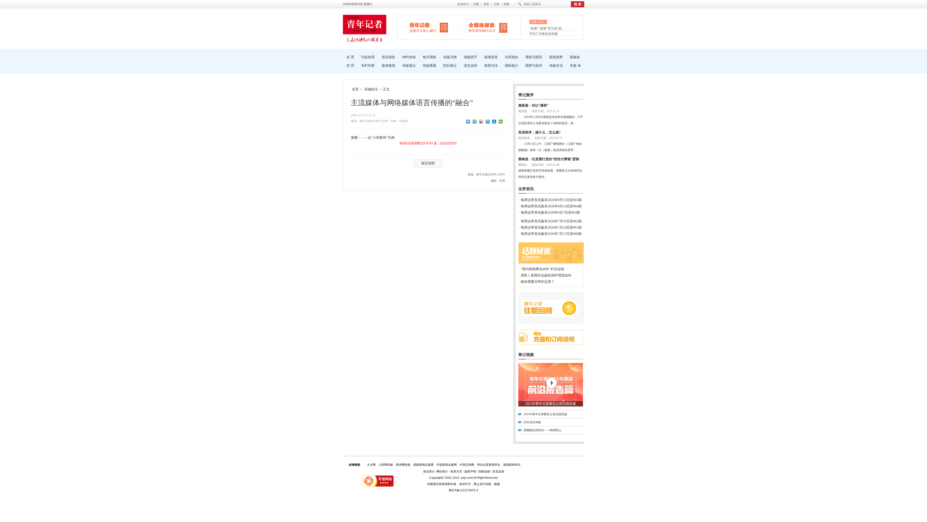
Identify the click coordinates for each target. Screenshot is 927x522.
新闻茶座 (491, 57)
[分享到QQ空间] (475, 121)
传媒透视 (429, 65)
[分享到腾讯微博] (488, 121)
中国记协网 (467, 464)
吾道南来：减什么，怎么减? (539, 132)
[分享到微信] (501, 121)
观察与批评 (533, 65)
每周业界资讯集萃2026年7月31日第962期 (551, 221)
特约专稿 (409, 57)
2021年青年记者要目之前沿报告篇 (550, 404)
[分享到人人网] (494, 121)
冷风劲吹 (511, 57)
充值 (486, 4)
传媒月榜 (450, 57)
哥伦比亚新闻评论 (488, 464)
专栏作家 (368, 65)
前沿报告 (388, 57)
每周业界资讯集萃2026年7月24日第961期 (551, 227)
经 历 (350, 65)
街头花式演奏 (532, 422)
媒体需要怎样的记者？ (538, 281)
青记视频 (526, 355)
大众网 (371, 464)
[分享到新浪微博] (481, 121)
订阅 (496, 4)
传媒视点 (409, 65)
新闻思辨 (556, 57)
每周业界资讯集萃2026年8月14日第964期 (551, 206)
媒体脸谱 (388, 65)
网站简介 (442, 471)
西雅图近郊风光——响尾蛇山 (542, 430)
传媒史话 (556, 65)
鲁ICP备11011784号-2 (463, 490)
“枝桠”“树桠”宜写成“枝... (546, 28)
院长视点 (450, 65)
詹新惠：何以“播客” (533, 105)
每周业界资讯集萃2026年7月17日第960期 (551, 234)
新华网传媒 (403, 464)
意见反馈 (498, 471)
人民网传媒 (386, 464)
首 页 (350, 57)
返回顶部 (428, 163)
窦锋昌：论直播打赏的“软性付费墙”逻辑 (548, 159)
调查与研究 (533, 57)
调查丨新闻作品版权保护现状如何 (546, 275)
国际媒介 (511, 65)
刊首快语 (368, 57)
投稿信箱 (484, 471)
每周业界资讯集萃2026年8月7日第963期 (550, 212)
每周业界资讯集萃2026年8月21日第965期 (551, 200)
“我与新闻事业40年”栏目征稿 (542, 269)
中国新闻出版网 (446, 464)
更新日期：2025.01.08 (545, 165)
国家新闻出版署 (423, 464)
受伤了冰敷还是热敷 (543, 34)
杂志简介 (429, 471)
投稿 (506, 4)
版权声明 (470, 471)
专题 (573, 65)
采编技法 (371, 89)
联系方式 (456, 471)
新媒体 (575, 57)
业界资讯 (526, 189)
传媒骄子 (470, 57)
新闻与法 (491, 65)
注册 (476, 4)
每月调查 (429, 57)
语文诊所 (470, 65)
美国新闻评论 (511, 464)
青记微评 (526, 95)
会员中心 (463, 4)
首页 (355, 89)
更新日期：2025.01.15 (545, 111)
